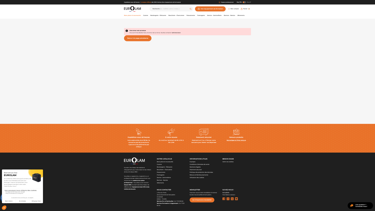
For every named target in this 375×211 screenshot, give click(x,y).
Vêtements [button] (241, 15)
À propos (192, 161)
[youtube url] (236, 198)
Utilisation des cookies (197, 177)
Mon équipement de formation (212, 9)
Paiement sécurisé (196, 169)
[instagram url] (228, 198)
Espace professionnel (227, 2)
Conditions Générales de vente (199, 164)
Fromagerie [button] (201, 15)
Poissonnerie (161, 172)
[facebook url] (223, 198)
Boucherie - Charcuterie (164, 169)
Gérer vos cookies (228, 161)
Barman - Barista (162, 180)
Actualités (225, 192)
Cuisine (159, 164)
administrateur (176, 32)
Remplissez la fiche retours (236, 140)
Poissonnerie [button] (191, 15)
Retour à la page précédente (137, 38)
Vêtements (160, 183)
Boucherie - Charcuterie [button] (176, 15)
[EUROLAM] (132, 9)
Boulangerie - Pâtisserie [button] (158, 15)
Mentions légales (195, 167)
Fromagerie (160, 175)
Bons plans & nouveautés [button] (132, 15)
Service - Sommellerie (164, 177)
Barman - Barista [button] (229, 15)
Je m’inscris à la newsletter (202, 200)
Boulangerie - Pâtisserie (164, 167)
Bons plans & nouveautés (165, 161)
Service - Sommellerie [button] (214, 15)
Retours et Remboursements (199, 175)
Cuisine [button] (145, 15)
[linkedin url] (232, 198)
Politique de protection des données (201, 172)
